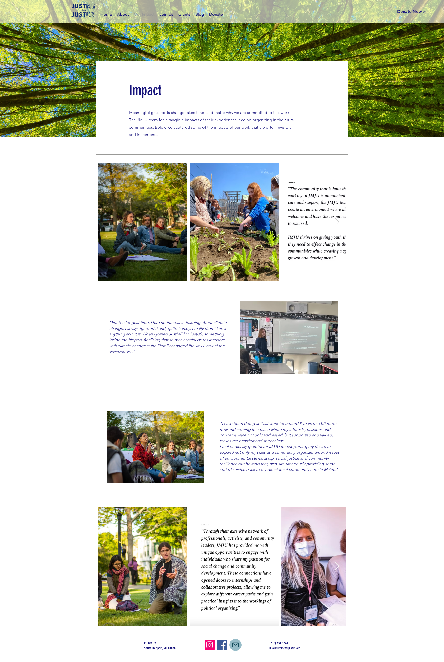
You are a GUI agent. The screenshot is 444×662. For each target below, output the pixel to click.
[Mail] (235, 645)
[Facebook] (222, 645)
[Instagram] (210, 645)
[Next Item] (337, 222)
